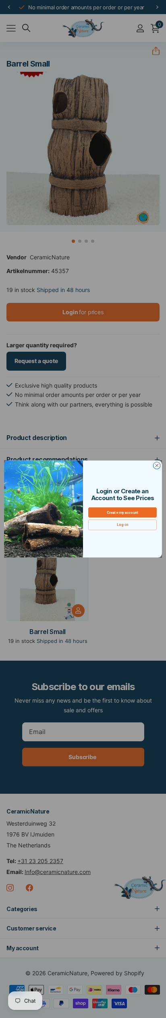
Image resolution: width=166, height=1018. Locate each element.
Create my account (123, 512)
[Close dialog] (156, 465)
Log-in (122, 525)
